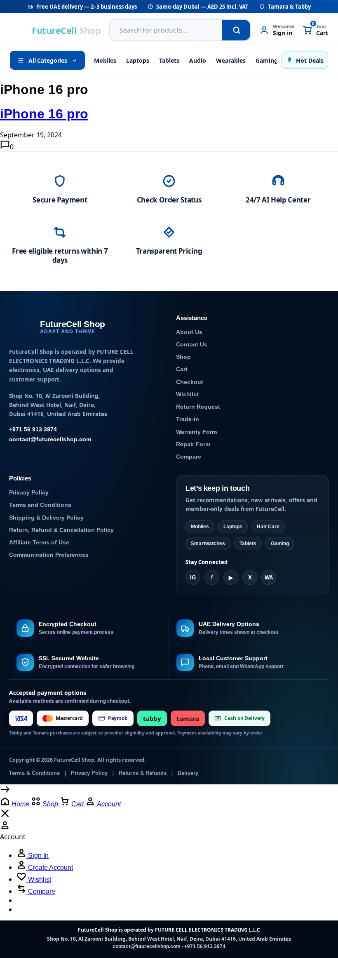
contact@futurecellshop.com (50, 439)
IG (193, 577)
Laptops (137, 60)
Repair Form (193, 444)
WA (269, 577)
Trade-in (187, 419)
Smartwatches (208, 543)
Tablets (169, 60)
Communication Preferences (49, 555)
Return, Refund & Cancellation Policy (61, 530)
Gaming (267, 60)
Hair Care (268, 527)
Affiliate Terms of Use (39, 542)
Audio (197, 60)
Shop (183, 357)
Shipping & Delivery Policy (46, 518)
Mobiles (105, 60)
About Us (189, 332)
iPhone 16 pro (44, 113)
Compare (188, 457)
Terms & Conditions (34, 773)
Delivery (188, 773)
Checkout (189, 382)
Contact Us (191, 344)
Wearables (231, 60)
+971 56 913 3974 (33, 429)
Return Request (198, 407)
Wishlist (187, 394)
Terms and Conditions (40, 505)
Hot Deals (310, 60)
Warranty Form (196, 432)
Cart (182, 369)
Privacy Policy (29, 493)
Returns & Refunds (143, 773)
